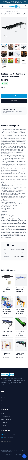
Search (3, 401)
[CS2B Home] (14, 6)
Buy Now (14, 101)
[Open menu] (2, 6)
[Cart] (25, 6)
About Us (3, 425)
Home (2, 11)
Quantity (3, 87)
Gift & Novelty (9, 11)
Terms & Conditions (6, 419)
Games (17, 11)
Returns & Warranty (6, 416)
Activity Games (5, 13)
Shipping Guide (5, 413)
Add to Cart (14, 96)
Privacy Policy (4, 422)
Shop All (3, 398)
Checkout (3, 404)
